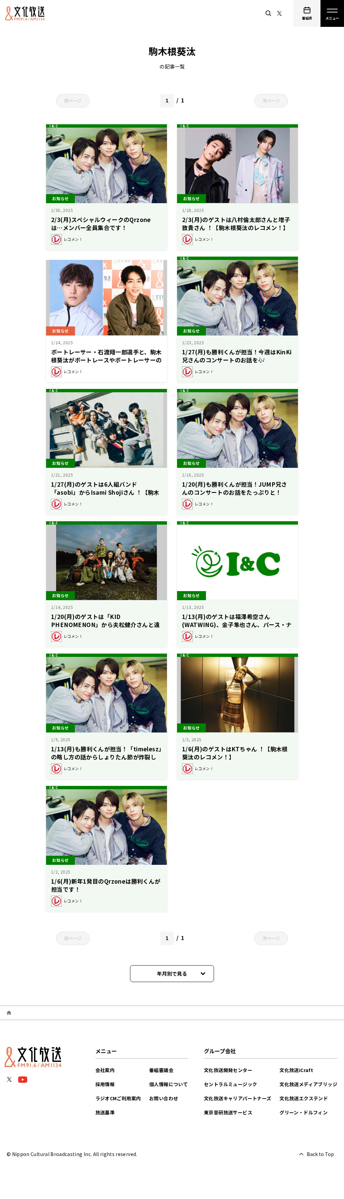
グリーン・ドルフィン (304, 1112)
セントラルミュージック (230, 1084)
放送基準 (105, 1112)
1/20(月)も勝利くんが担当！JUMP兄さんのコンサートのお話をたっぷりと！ (234, 488)
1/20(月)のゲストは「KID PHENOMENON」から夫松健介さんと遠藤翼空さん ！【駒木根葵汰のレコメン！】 (107, 624)
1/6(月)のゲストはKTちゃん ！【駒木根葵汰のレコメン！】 (235, 753)
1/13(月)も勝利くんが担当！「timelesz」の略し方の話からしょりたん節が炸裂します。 (106, 757)
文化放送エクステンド (304, 1098)
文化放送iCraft (296, 1070)
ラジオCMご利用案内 (118, 1098)
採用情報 (105, 1084)
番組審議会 (161, 1070)
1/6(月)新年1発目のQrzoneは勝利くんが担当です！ (106, 885)
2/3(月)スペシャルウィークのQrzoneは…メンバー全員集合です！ (101, 223)
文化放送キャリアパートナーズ (237, 1098)
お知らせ (60, 198)
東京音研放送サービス (228, 1112)
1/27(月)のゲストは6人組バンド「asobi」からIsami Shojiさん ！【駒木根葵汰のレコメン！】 (105, 492)
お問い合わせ (163, 1098)
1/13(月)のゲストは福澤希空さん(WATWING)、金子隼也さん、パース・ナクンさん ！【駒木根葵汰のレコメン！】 (237, 624)
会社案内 (105, 1070)
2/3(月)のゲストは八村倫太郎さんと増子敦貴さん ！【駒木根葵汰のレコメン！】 (236, 223)
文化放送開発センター (228, 1070)
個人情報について (168, 1084)
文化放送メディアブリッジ (308, 1084)
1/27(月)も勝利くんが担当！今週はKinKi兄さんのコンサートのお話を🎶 (237, 356)
